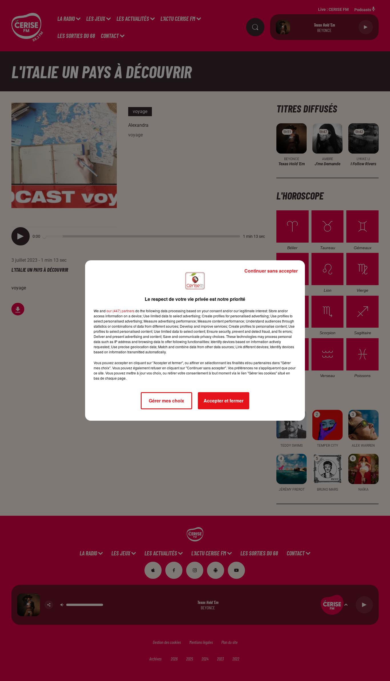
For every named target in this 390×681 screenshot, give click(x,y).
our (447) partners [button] (120, 310)
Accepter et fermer (224, 400)
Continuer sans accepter (271, 270)
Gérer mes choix (166, 400)
